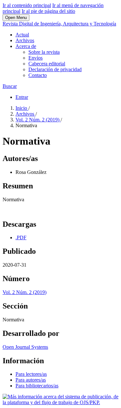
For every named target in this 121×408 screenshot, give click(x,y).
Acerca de (25, 46)
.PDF (20, 237)
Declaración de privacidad (55, 69)
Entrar (21, 97)
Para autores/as (30, 380)
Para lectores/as (31, 374)
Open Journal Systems (25, 347)
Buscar (10, 86)
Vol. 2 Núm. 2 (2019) (38, 119)
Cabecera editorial (46, 63)
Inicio (21, 108)
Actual (22, 34)
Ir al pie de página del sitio (48, 11)
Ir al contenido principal (27, 5)
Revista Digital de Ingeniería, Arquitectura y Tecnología (59, 23)
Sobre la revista (44, 52)
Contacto (37, 75)
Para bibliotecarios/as (36, 385)
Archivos (24, 40)
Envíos (35, 58)
